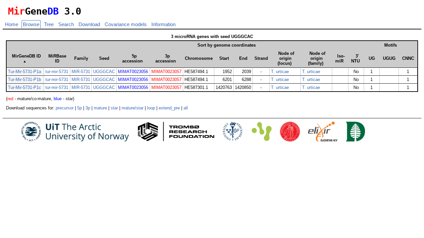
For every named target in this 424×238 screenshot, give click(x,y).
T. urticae (280, 71)
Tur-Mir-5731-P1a (24, 71)
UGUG (389, 58)
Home (11, 24)
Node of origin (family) (316, 58)
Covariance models (126, 24)
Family (81, 58)
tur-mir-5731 (56, 71)
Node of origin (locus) (286, 58)
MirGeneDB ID (26, 58)
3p (87, 107)
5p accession (132, 58)
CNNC (408, 58)
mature (100, 107)
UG (371, 58)
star (114, 107)
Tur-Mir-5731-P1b (24, 79)
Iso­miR (340, 58)
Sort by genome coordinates (226, 45)
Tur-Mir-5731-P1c (24, 87)
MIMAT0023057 (166, 71)
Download (89, 24)
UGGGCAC (104, 71)
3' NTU (355, 58)
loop (151, 107)
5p (79, 107)
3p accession (165, 58)
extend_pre (169, 107)
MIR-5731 (81, 71)
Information (163, 24)
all (186, 107)
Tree (49, 24)
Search (66, 24)
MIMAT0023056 (133, 71)
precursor (65, 107)
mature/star (132, 107)
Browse (31, 24)
